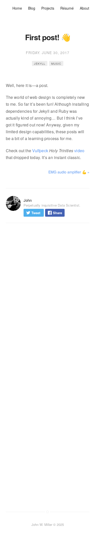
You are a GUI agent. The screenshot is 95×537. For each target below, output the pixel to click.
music (56, 63)
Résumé (67, 8)
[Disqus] (47, 296)
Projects (47, 8)
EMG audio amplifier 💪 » (68, 171)
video (79, 150)
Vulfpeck (40, 150)
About (84, 8)
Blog (31, 8)
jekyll (39, 63)
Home (17, 8)
